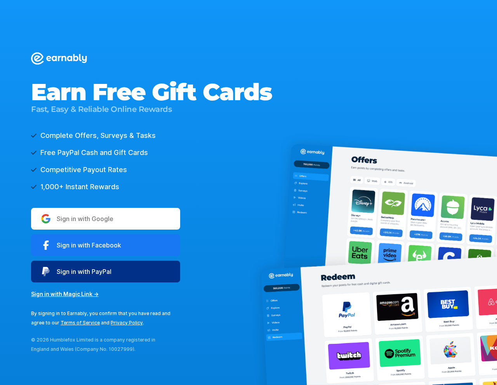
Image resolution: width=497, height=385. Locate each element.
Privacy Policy (127, 323)
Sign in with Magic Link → (65, 294)
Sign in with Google (85, 219)
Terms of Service (80, 323)
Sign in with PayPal (84, 271)
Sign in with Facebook (89, 245)
